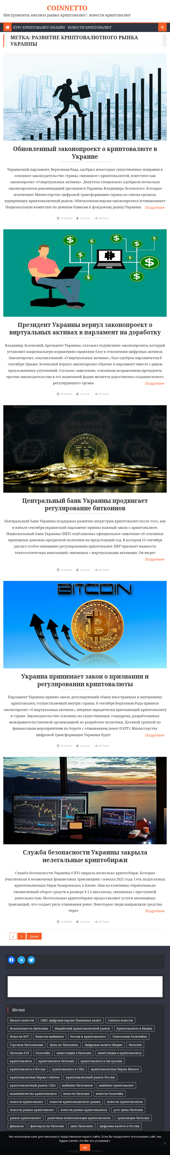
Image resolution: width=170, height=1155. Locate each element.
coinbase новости (120, 1020)
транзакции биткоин (133, 1118)
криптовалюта (21, 1061)
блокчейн (43, 1053)
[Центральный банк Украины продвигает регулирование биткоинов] (84, 449)
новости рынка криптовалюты (84, 1110)
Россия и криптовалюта (88, 1036)
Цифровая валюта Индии (103, 1045)
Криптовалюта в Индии (134, 1028)
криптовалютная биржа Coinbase (35, 1077)
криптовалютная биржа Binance (115, 1069)
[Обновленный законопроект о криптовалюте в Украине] (84, 97)
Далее (34, 936)
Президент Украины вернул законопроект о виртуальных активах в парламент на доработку (85, 328)
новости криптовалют (26, 1102)
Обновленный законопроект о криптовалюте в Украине (85, 152)
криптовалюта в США (68, 1069)
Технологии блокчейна (129, 1036)
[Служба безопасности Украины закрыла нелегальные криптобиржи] (84, 800)
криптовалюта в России (28, 1069)
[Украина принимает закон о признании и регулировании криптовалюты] (84, 624)
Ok (85, 1148)
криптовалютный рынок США (33, 1085)
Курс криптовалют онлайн (39, 27)
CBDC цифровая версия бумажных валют (70, 1020)
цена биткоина (81, 1126)
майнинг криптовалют (116, 1085)
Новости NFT (19, 1036)
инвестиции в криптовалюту (120, 1053)
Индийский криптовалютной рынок (82, 1028)
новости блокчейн (109, 1094)
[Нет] (165, 1143)
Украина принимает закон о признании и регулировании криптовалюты (85, 680)
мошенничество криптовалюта (33, 1094)
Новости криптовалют (90, 27)
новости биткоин (76, 1094)
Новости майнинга (49, 1036)
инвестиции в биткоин (74, 1053)
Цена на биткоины (64, 1045)
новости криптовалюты (125, 1102)
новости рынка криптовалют (32, 1110)
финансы (17, 1126)
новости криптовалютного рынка (75, 1102)
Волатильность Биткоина (29, 1028)
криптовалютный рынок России (90, 1077)
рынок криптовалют (25, 1118)
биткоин (135, 1045)
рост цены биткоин (128, 1110)
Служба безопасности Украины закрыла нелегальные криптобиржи (85, 856)
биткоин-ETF (19, 1053)
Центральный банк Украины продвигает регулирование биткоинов (85, 504)
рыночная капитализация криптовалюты (79, 1118)
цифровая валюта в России (120, 1126)
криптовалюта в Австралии (101, 1061)
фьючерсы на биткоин (47, 1126)
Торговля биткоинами (26, 1045)
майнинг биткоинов (77, 1085)
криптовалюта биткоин (56, 1061)
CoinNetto (67, 7)
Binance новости (22, 1020)
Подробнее (155, 207)
